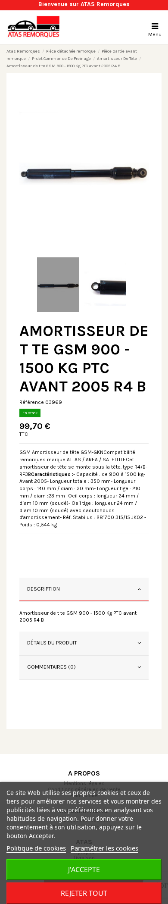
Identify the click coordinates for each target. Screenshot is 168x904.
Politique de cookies (36, 848)
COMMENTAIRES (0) (51, 666)
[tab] (84, 590)
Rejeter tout (84, 893)
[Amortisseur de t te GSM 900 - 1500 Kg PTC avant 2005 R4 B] (84, 169)
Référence (31, 402)
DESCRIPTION (43, 588)
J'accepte (84, 869)
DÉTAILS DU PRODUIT (52, 642)
